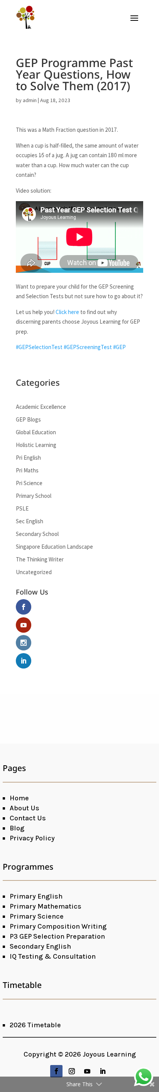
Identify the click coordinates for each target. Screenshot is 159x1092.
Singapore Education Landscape (54, 546)
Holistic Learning (36, 445)
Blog (17, 828)
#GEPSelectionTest (39, 347)
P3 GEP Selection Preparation (57, 936)
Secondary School (37, 534)
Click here (67, 312)
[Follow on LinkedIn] (102, 1071)
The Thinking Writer (40, 559)
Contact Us (28, 818)
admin (30, 100)
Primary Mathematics (45, 906)
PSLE (22, 508)
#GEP (119, 347)
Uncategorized (34, 572)
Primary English (36, 896)
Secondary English (40, 946)
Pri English (28, 457)
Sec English (29, 521)
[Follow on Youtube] (87, 1071)
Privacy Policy (32, 838)
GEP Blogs (28, 419)
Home (19, 798)
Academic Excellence (41, 406)
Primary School (33, 495)
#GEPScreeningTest (88, 347)
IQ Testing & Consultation (53, 956)
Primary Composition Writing (58, 926)
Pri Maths (27, 470)
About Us (24, 808)
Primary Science (37, 916)
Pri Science (29, 483)
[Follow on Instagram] (72, 1071)
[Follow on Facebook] (56, 1071)
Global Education (36, 432)
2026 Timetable (35, 1025)
